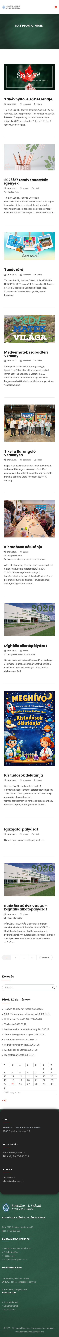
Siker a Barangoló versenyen (20, 453)
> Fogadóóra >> (9, 1256)
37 (32, 957)
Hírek (40, 104)
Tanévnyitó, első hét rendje (28, 99)
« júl (4, 1100)
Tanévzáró (13, 269)
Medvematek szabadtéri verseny (26, 354)
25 (12, 1084)
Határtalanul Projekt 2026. (17, 1019)
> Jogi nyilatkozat (10, 1302)
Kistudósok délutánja (23, 547)
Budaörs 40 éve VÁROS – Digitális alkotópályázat (26, 908)
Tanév (17, 192)
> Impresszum (8, 1309)
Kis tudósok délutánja (23, 775)
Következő (45, 957)
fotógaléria (12, 556)
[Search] (53, 987)
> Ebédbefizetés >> (11, 1252)
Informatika (17, 918)
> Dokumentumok (10, 1306)
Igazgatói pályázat (21, 829)
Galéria (20, 654)
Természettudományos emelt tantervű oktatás (26, 559)
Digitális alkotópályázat (25, 645)
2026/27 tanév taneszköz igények (26, 182)
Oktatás (10, 192)
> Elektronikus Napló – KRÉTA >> (16, 1248)
